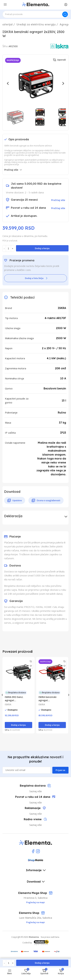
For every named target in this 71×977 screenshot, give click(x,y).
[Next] (62, 83)
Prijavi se (60, 770)
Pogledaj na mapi (35, 922)
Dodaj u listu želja (34, 278)
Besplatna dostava (17, 692)
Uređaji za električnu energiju (36, 24)
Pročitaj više (11, 169)
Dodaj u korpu (42, 248)
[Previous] (8, 83)
